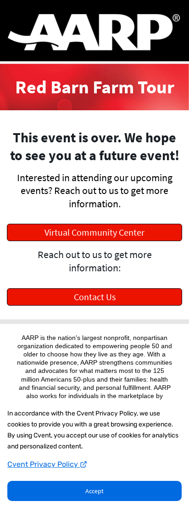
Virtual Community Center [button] (94, 232)
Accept (94, 491)
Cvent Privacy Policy (43, 464)
